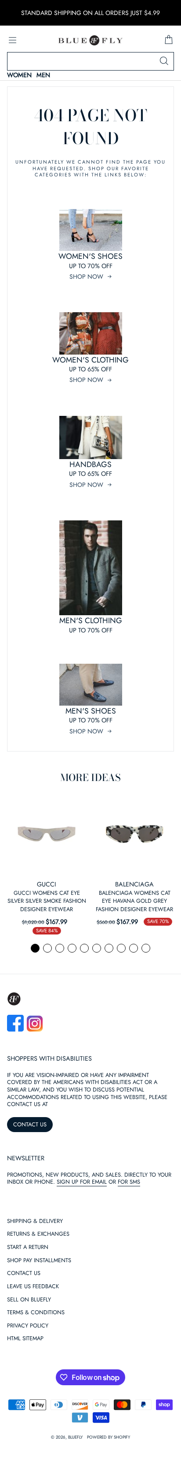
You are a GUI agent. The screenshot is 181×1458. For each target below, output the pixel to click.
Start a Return (27, 1247)
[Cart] (168, 40)
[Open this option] (46, 834)
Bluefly (75, 1437)
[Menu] (12, 40)
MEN (43, 75)
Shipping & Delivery (35, 1221)
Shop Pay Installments (39, 1260)
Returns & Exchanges (38, 1234)
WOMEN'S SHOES (90, 256)
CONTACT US (30, 1124)
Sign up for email (82, 1182)
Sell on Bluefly (29, 1300)
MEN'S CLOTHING (90, 620)
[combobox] (90, 61)
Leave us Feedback (33, 1286)
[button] (35, 948)
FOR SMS (129, 1182)
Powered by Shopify (108, 1437)
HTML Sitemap (25, 1338)
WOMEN (19, 75)
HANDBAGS (90, 464)
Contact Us (23, 1273)
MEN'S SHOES (90, 711)
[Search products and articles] (164, 61)
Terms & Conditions (36, 1312)
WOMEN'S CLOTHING (90, 360)
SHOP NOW (86, 276)
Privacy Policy (27, 1326)
